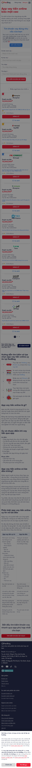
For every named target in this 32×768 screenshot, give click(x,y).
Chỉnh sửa (8, 765)
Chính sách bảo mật (17, 745)
